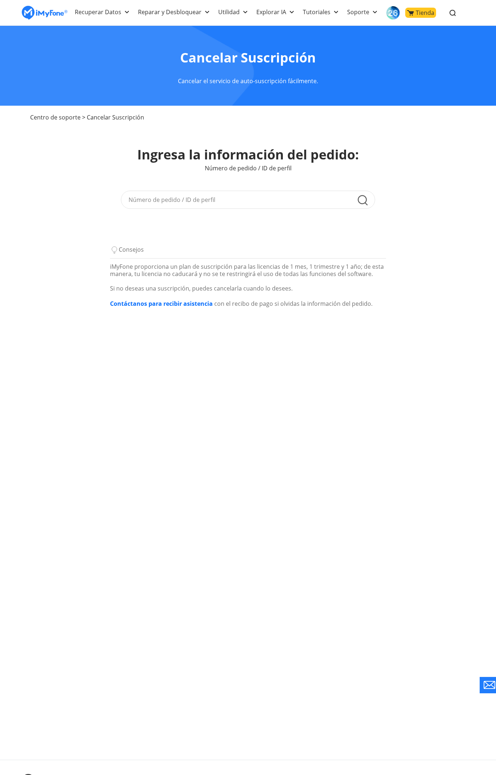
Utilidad (229, 12)
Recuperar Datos (98, 12)
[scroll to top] (465, 704)
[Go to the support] (488, 685)
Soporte (358, 12)
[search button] (363, 200)
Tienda (425, 13)
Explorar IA (271, 12)
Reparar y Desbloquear (170, 12)
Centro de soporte (55, 117)
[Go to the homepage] (45, 13)
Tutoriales (316, 12)
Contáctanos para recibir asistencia (161, 304)
